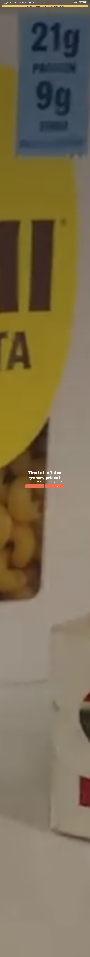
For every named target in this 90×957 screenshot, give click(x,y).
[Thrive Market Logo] (5, 2)
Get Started (83, 2)
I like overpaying (54, 486)
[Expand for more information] (58, 6)
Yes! (35, 486)
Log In (75, 2)
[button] (45, 6)
